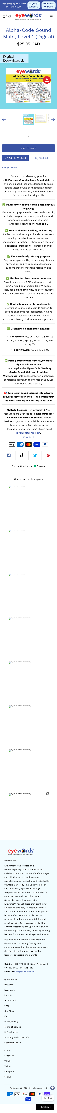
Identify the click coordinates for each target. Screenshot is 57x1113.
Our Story (9, 1011)
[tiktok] (21, 455)
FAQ (6, 1016)
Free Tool (28, 437)
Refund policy (11, 1032)
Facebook (9, 1056)
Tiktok (7, 1061)
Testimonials (10, 1000)
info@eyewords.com (24, 971)
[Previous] (4, 119)
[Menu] (51, 16)
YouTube (8, 1077)
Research (9, 984)
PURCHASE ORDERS (48, 5)
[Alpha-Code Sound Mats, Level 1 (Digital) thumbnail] (28, 119)
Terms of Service (12, 1027)
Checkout (45, 1107)
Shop (7, 1006)
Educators (9, 990)
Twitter (7, 1066)
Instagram (9, 1071)
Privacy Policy (11, 1021)
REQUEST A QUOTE (34, 5)
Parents (8, 995)
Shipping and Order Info (16, 1037)
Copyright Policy (12, 1042)
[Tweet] (35, 455)
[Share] (8, 455)
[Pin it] (48, 455)
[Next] (53, 119)
